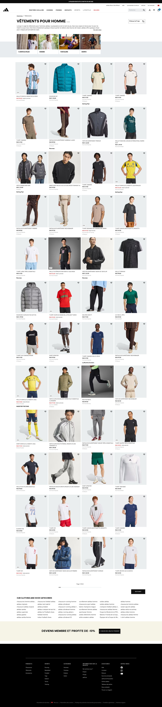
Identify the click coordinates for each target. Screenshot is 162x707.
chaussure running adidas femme (68, 607)
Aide (103, 667)
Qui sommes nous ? (88, 669)
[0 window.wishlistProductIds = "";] (154, 10)
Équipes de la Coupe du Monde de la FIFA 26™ (109, 617)
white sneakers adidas (86, 617)
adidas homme (125, 601)
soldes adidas (104, 601)
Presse (84, 674)
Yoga (46, 676)
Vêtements (28, 16)
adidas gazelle (21, 615)
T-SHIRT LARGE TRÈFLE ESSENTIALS (25, 271)
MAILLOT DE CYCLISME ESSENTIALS (25, 486)
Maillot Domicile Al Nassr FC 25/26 (26, 399)
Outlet (65, 676)
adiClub (85, 677)
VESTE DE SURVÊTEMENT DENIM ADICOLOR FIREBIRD (63, 571)
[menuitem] (36, 10)
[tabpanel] (81, 329)
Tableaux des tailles (107, 684)
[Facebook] (122, 667)
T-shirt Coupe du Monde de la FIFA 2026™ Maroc (63, 315)
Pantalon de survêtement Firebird (26, 228)
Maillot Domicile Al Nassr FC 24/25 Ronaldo (128, 185)
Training (47, 684)
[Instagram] (122, 670)
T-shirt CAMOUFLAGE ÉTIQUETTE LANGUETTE (127, 228)
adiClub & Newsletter (107, 678)
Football (47, 673)
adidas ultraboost (64, 604)
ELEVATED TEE (20, 529)
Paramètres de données (43, 702)
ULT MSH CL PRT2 (119, 315)
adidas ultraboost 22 (65, 617)
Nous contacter (106, 687)
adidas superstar (22, 612)
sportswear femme (85, 612)
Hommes (20, 16)
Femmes (66, 670)
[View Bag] (158, 10)
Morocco (56, 702)
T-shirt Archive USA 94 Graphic (124, 571)
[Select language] (158, 5)
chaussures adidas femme (129, 615)
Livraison (104, 670)
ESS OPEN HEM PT (87, 315)
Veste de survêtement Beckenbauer (126, 399)
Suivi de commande (107, 676)
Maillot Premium (120, 271)
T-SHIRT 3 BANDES (87, 95)
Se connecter (151, 5)
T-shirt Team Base (120, 486)
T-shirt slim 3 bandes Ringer (24, 355)
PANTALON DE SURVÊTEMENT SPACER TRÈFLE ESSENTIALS (97, 443)
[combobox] (137, 10)
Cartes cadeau (105, 681)
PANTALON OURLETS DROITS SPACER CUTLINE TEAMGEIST (64, 486)
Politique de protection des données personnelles (88, 702)
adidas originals (22, 604)
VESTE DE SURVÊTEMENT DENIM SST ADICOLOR (94, 271)
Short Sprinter (53, 355)
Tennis (46, 681)
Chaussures (29, 667)
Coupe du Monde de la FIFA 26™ (109, 612)
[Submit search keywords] (144, 10)
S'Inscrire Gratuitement (110, 631)
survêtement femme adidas (88, 609)
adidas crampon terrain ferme (47, 609)
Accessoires (29, 673)
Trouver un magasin (107, 690)
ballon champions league (87, 607)
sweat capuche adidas (128, 607)
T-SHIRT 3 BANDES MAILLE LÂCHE (91, 356)
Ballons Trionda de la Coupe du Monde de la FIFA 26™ (109, 615)
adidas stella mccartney (128, 609)
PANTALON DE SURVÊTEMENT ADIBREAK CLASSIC (62, 140)
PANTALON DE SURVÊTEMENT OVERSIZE (92, 571)
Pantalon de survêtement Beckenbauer (61, 228)
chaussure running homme (67, 601)
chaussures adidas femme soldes (109, 609)
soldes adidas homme (107, 604)
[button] (36, 10)
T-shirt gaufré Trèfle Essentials (125, 443)
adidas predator (43, 607)
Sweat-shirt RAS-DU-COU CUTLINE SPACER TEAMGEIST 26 (64, 185)
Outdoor (47, 678)
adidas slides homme (128, 612)
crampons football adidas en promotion (109, 607)
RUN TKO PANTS (86, 399)
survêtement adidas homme (88, 601)
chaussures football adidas (46, 601)
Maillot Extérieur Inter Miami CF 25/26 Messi (62, 271)
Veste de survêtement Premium (91, 141)
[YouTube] (122, 673)
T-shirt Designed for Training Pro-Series (94, 228)
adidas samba (21, 609)
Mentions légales (120, 702)
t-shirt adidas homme (128, 617)
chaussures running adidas (67, 615)
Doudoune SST (53, 96)
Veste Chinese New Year (23, 185)
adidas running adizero (65, 612)
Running (47, 667)
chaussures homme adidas (129, 604)
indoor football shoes (44, 617)
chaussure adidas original (25, 607)
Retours (104, 673)
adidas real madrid (44, 604)
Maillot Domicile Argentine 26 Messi (27, 96)
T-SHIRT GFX (52, 528)
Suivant (138, 591)
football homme (43, 615)
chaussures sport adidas (87, 604)
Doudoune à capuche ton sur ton (26, 315)
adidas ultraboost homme (66, 609)
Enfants (66, 673)
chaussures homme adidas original (26, 601)
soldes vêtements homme (87, 615)
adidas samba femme (24, 617)
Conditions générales (108, 702)
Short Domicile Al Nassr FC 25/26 (25, 444)
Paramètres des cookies (66, 702)
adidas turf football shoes (46, 612)
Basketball (47, 670)
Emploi (84, 671)
